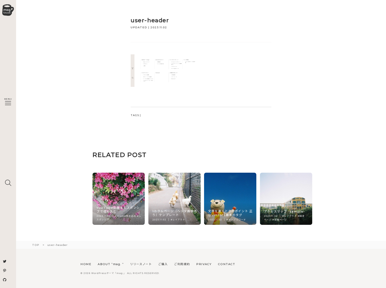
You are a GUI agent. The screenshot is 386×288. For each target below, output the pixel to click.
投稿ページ (280, 219)
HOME (85, 264)
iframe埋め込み (126, 216)
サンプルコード (237, 219)
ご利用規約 (182, 264)
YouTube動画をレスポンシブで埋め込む (118, 209)
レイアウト (178, 219)
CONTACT (226, 264)
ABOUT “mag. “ (111, 264)
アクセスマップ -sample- (284, 211)
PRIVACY (203, 264)
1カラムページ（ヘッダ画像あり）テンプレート (174, 213)
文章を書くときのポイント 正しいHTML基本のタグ (230, 213)
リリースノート (141, 264)
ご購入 (163, 264)
